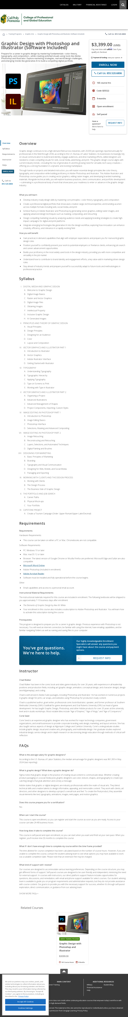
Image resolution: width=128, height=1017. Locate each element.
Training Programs (15, 34)
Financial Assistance (94, 987)
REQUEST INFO (115, 122)
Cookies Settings (25, 1008)
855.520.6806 (7, 184)
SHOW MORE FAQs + (28, 893)
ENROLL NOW (108, 65)
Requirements (8, 154)
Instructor (7, 159)
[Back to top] (64, 981)
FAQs (4, 165)
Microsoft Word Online (34, 565)
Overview (6, 143)
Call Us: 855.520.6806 (115, 34)
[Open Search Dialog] (123, 4)
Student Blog (108, 985)
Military (89, 985)
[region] (25, 995)
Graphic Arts (29, 34)
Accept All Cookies (25, 1002)
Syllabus (6, 148)
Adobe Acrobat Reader (33, 573)
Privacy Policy (82, 1011)
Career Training (54, 985)
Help (88, 990)
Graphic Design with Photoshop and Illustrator (70, 947)
